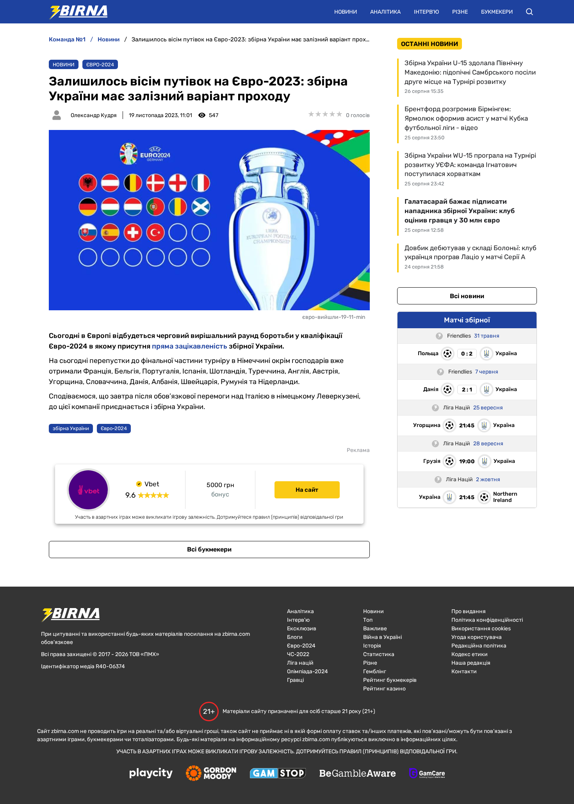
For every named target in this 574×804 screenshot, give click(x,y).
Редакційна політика (478, 645)
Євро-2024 (100, 65)
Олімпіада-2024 (307, 671)
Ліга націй (300, 663)
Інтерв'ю (426, 12)
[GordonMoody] (211, 774)
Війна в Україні (382, 637)
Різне (460, 12)
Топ (368, 620)
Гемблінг (374, 671)
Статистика (378, 654)
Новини (345, 12)
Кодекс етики (469, 654)
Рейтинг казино (384, 688)
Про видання (468, 611)
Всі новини (467, 296)
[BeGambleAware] (357, 774)
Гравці (295, 680)
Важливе (375, 628)
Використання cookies (481, 628)
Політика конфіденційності (487, 620)
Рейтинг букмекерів (390, 680)
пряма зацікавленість (189, 346)
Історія (372, 645)
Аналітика (385, 12)
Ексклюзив (301, 628)
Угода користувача (476, 637)
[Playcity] (151, 774)
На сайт (307, 489)
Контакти (464, 671)
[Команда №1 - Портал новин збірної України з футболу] (74, 12)
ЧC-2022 (298, 654)
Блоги (295, 637)
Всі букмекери (209, 549)
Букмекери (497, 12)
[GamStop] (278, 774)
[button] (529, 11)
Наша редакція (470, 663)
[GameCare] (427, 774)
